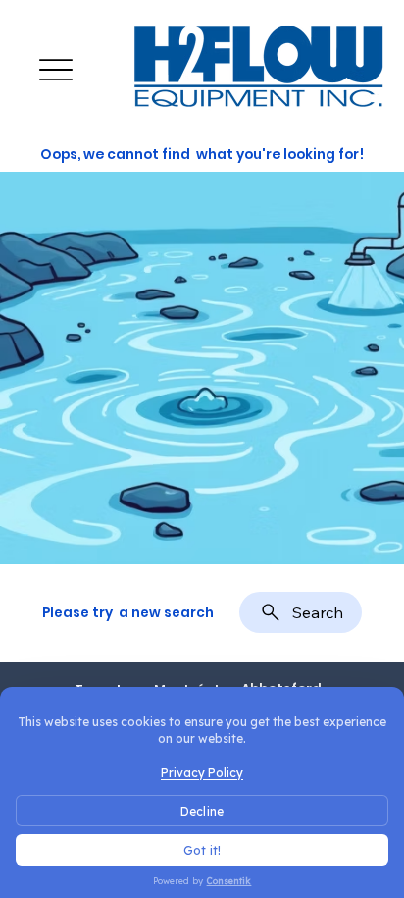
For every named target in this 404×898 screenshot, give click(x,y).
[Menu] (56, 70)
